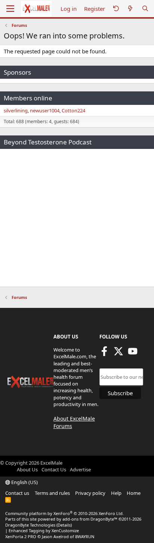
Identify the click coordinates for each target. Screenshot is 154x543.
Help (116, 493)
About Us (27, 469)
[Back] (116, 9)
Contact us (17, 493)
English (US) (24, 482)
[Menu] (10, 8)
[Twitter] (118, 353)
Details (64, 525)
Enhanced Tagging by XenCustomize (44, 530)
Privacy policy (90, 493)
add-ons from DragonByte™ (89, 519)
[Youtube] (133, 353)
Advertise (80, 469)
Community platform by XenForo (64, 513)
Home (134, 493)
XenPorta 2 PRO (20, 536)
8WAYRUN (84, 536)
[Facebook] (104, 353)
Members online (28, 98)
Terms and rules (52, 493)
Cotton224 (73, 110)
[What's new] (130, 9)
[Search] (145, 9)
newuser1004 (44, 110)
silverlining (16, 110)
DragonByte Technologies (30, 525)
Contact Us (53, 469)
